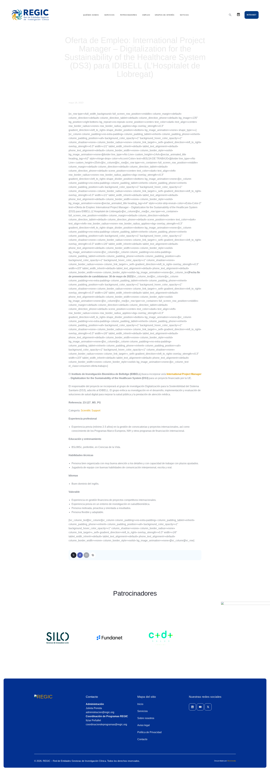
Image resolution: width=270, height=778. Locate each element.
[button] (93, 555)
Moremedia (231, 761)
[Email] (86, 555)
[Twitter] (73, 555)
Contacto (92, 696)
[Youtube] (200, 706)
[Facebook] (80, 555)
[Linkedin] (192, 706)
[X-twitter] (208, 706)
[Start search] (230, 15)
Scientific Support (90, 410)
